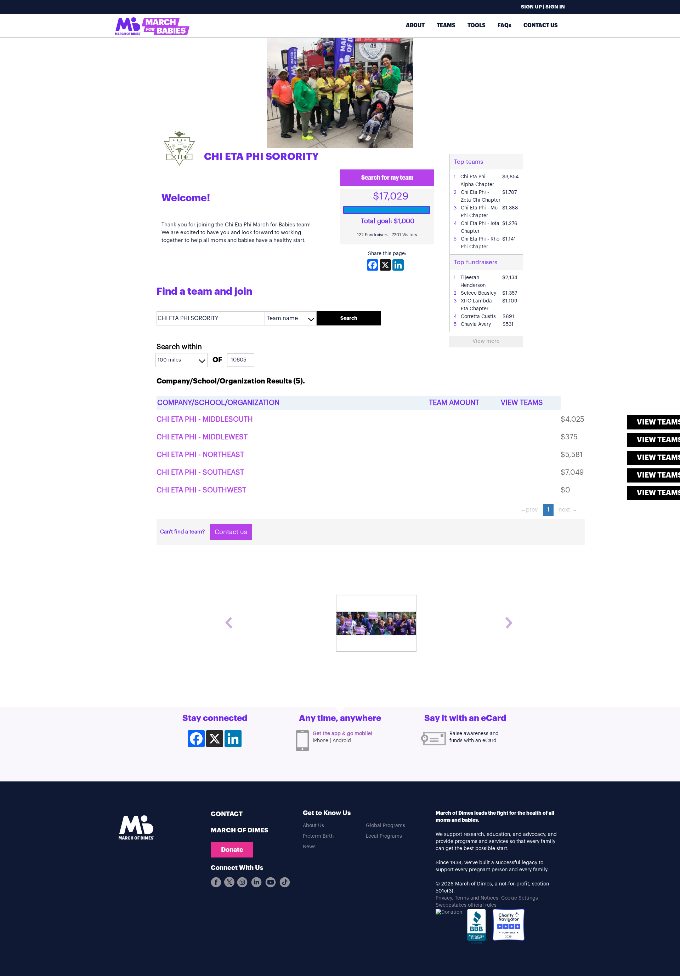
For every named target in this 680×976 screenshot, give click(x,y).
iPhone (320, 740)
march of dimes (239, 830)
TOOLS (477, 25)
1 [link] (548, 510)
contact (227, 814)
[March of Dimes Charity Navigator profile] (509, 925)
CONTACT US (540, 25)
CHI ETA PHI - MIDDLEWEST (202, 437)
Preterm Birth (318, 836)
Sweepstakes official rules (466, 905)
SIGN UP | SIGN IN (543, 7)
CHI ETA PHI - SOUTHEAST (200, 472)
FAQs (504, 25)
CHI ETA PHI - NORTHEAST (200, 454)
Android (342, 740)
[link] (529, 510)
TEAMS (446, 25)
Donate (232, 850)
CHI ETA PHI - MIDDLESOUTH (205, 419)
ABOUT (415, 25)
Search (348, 318)
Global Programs (385, 825)
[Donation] (449, 912)
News (309, 846)
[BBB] (477, 928)
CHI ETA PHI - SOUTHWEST (201, 490)
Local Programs (384, 836)
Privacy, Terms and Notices (467, 898)
